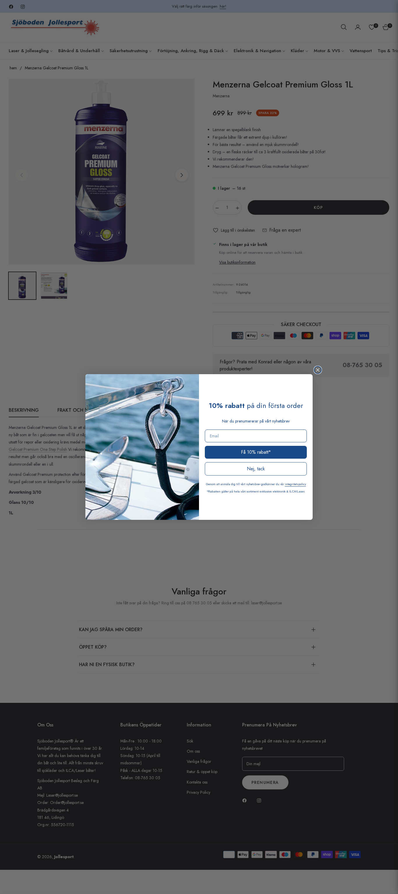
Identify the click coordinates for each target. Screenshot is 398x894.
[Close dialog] (317, 370)
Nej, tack (256, 468)
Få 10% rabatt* (256, 452)
